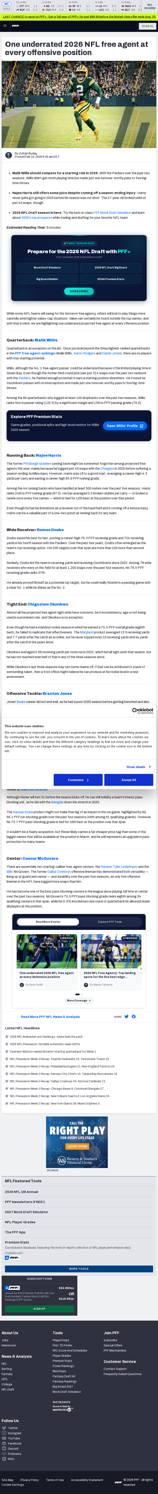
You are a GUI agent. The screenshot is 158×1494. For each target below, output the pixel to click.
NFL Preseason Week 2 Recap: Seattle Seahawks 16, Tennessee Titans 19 (59, 1059)
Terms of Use (55, 1480)
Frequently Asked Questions (123, 1374)
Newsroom (9, 1345)
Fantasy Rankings (65, 1381)
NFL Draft (8, 1389)
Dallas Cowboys (59, 871)
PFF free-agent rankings (35, 353)
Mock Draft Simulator (67, 1391)
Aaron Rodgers (84, 353)
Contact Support (115, 1368)
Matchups (59, 1371)
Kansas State (23, 812)
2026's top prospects (36, 217)
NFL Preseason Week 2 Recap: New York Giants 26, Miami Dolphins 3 (55, 1103)
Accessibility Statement (87, 1480)
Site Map (7, 1480)
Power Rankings (63, 1366)
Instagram (14, 1433)
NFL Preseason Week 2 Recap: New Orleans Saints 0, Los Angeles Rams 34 (59, 1096)
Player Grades (62, 1355)
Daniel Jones (111, 353)
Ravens (106, 866)
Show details (136, 766)
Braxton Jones (57, 694)
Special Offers (113, 1345)
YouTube (14, 1438)
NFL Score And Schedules (70, 1350)
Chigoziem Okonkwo (48, 604)
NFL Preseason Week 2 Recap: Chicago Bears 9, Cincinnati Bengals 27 (57, 1088)
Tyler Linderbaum (125, 866)
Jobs (5, 1340)
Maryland (86, 632)
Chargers (107, 468)
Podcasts (14, 1453)
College (7, 1384)
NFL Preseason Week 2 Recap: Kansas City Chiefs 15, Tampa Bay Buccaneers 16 (63, 1073)
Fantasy (7, 1374)
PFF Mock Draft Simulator (112, 212)
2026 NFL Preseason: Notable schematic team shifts (45, 1044)
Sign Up (39, 1308)
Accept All (128, 780)
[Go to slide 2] (81, 994)
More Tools (79, 1268)
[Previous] (17, 969)
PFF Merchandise (115, 1350)
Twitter (13, 1428)
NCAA (6, 9)
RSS (11, 1459)
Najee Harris (48, 455)
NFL (7, 4)
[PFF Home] (15, 26)
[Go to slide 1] (78, 994)
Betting (7, 1368)
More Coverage (77, 1000)
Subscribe (79, 291)
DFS (4, 1379)
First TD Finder (62, 1345)
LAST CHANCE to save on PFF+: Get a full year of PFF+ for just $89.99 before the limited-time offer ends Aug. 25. (79, 16)
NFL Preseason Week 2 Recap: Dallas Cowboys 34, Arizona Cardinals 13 (57, 1081)
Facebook (14, 1443)
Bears (21, 701)
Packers (24, 378)
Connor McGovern (40, 858)
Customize (76, 780)
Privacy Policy (30, 1480)
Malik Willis (46, 340)
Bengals (57, 802)
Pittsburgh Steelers (37, 463)
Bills (10, 871)
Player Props (61, 1340)
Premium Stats (62, 1360)
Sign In (147, 26)
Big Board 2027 (63, 1386)
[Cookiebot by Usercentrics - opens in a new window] (135, 711)
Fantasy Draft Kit (64, 1376)
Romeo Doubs (50, 530)
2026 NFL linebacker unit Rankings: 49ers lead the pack (46, 1036)
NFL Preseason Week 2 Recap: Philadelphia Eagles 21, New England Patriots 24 (62, 1066)
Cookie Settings (13, 1484)
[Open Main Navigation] (5, 26)
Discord (13, 1448)
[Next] (141, 969)
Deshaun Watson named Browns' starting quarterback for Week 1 (53, 1051)
